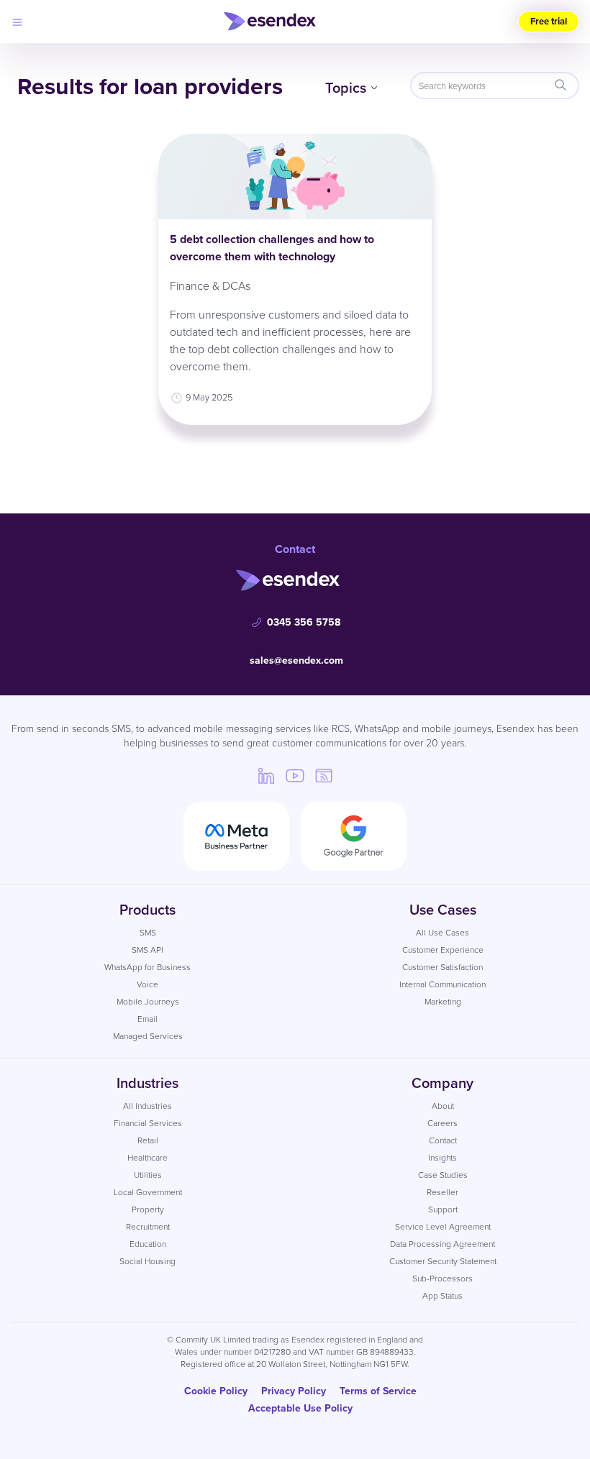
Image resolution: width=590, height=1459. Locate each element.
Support (443, 1209)
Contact (443, 1140)
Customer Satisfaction (442, 967)
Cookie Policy (216, 1390)
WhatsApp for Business (147, 967)
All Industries (147, 1105)
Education (148, 1244)
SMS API (147, 949)
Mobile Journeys (148, 1001)
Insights (442, 1157)
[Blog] (323, 775)
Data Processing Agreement (442, 1244)
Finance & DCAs (210, 285)
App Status (442, 1295)
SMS (148, 932)
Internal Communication (442, 984)
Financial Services (148, 1123)
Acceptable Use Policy (300, 1408)
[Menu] (17, 21)
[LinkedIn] (266, 775)
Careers (442, 1123)
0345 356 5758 (303, 622)
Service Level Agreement (443, 1226)
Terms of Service (378, 1390)
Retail (147, 1140)
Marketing (443, 1001)
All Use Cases (442, 932)
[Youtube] (295, 775)
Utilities (148, 1174)
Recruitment (148, 1226)
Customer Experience (443, 949)
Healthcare (147, 1157)
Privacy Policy (293, 1390)
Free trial (548, 21)
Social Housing (147, 1261)
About (443, 1105)
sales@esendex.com (296, 660)
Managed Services (148, 1036)
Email (147, 1018)
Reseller (442, 1192)
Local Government (148, 1192)
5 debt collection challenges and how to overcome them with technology (272, 248)
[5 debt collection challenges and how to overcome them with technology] (295, 176)
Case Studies (443, 1174)
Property (148, 1209)
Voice (147, 984)
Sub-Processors (442, 1278)
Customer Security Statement (442, 1261)
